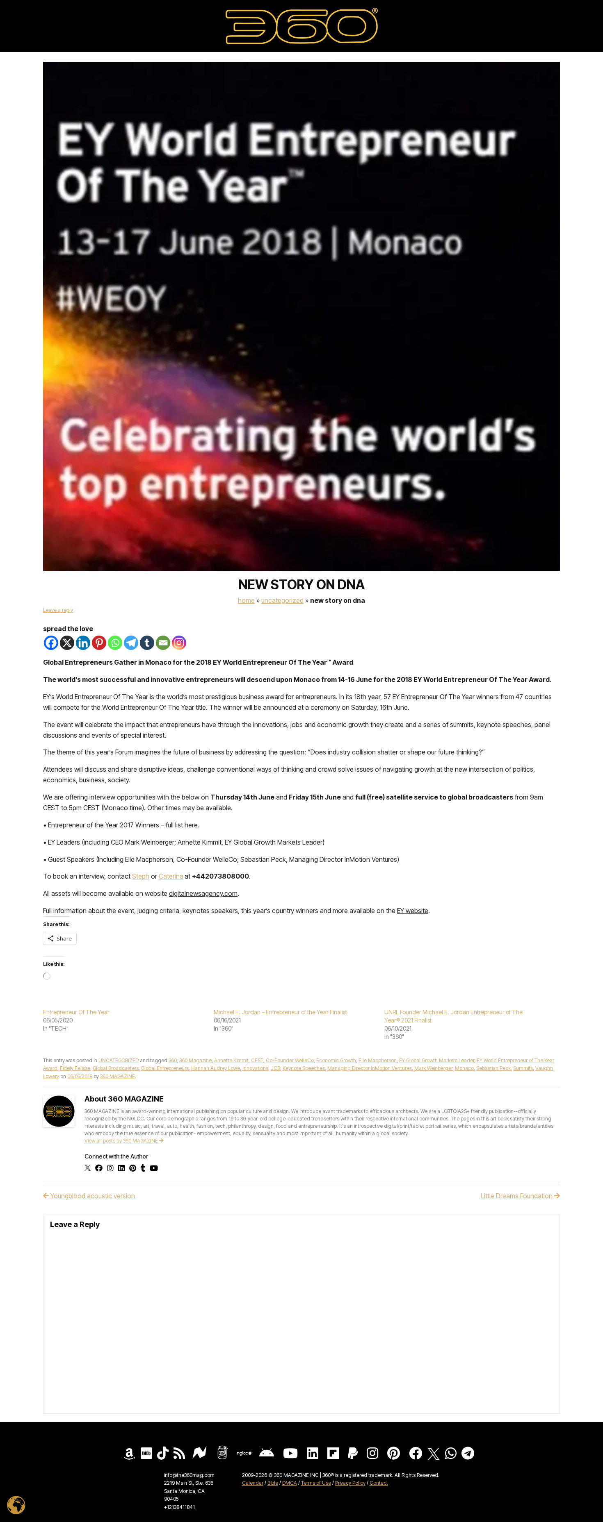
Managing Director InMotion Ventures (369, 1068)
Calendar (252, 1483)
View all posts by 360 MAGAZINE (122, 1141)
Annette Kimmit (231, 1060)
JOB (275, 1068)
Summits (523, 1068)
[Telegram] (131, 643)
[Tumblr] (147, 643)
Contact (379, 1483)
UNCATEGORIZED (282, 600)
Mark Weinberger (433, 1068)
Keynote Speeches (304, 1068)
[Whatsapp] (115, 643)
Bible (272, 1483)
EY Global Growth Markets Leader (436, 1060)
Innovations (255, 1068)
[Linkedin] (83, 643)
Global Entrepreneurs (165, 1068)
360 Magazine (195, 1060)
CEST (257, 1060)
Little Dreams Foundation (517, 1196)
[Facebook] (51, 643)
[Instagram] (179, 643)
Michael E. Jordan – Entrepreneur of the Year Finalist (280, 1012)
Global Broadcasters (116, 1068)
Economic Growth (336, 1060)
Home (246, 600)
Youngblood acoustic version (92, 1196)
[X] (67, 643)
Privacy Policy (350, 1483)
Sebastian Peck (493, 1068)
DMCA (289, 1483)
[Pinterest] (99, 643)
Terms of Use (316, 1483)
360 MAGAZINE (117, 1076)
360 (173, 1060)
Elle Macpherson (378, 1060)
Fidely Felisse (75, 1068)
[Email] (163, 643)
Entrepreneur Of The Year (76, 1012)
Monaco (464, 1068)
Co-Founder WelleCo (290, 1060)
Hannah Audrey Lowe (215, 1068)
